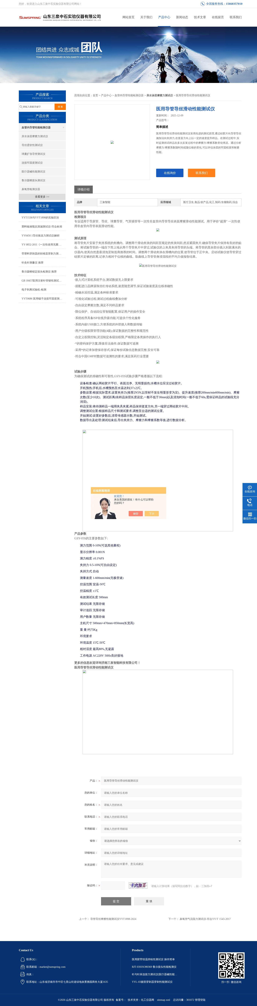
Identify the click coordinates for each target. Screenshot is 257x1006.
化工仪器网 (147, 999)
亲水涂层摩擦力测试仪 (35, 136)
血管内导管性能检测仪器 (36, 127)
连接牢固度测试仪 (32, 162)
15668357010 (234, 3)
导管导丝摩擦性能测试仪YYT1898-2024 (113, 919)
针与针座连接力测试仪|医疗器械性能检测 (155, 974)
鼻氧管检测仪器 (31, 189)
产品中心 (164, 17)
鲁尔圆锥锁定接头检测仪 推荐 (39, 271)
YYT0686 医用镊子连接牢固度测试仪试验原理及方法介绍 (44, 298)
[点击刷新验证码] (138, 885)
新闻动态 (182, 17)
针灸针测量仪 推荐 (32, 262)
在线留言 (218, 17)
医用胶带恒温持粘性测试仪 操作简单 (153, 959)
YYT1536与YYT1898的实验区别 (40, 217)
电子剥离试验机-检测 (34, 289)
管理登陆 (200, 999)
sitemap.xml (163, 999)
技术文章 (200, 17)
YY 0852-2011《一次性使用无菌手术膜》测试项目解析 (44, 244)
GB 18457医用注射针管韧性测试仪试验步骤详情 (44, 280)
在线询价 (170, 173)
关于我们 (146, 17)
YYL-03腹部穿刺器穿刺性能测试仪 (152, 981)
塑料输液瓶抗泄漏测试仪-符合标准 (42, 226)
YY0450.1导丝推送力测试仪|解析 (41, 235)
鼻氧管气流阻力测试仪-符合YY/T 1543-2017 (205, 919)
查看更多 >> (42, 196)
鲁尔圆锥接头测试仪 (33, 180)
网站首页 (128, 17)
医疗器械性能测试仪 (33, 171)
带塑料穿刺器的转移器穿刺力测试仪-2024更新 (44, 253)
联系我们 (236, 17)
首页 (95, 95)
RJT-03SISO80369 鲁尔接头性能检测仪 (154, 966)
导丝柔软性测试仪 (32, 145)
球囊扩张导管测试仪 (33, 154)
